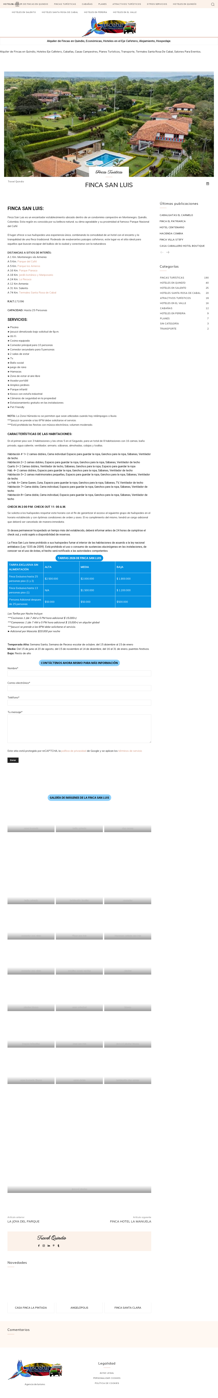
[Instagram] (43, 1245)
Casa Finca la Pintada (31, 1307)
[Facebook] (38, 1245)
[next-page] (167, 252)
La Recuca (25, 279)
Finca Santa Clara (127, 1307)
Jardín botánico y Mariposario (36, 274)
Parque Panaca (28, 270)
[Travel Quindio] (22, 1241)
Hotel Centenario (172, 227)
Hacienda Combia (171, 233)
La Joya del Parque (23, 1221)
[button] (213, 4)
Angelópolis (79, 1307)
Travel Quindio (16, 181)
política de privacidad (73, 750)
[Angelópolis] (79, 1287)
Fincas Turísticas (109, 172)
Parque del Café (27, 261)
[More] (121, 1203)
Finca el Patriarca (173, 221)
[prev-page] (162, 252)
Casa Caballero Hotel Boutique (182, 246)
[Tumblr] (58, 1245)
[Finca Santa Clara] (127, 1287)
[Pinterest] (53, 1245)
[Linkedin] (48, 1245)
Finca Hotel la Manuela (130, 1221)
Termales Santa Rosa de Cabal (37, 292)
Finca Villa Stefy (171, 239)
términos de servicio (130, 750)
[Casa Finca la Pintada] (30, 1287)
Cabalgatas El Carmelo (176, 215)
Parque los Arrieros (28, 266)
